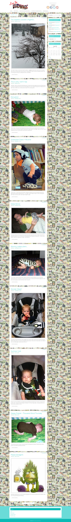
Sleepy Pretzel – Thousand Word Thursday (26, 413)
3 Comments (44, 349)
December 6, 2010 (17, 98)
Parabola (35, 520)
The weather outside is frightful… (23, 19)
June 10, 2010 (17, 456)
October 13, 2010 (17, 205)
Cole (13, 21)
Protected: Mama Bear (57, 31)
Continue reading (15, 74)
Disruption (15, 97)
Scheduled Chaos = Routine (21, 139)
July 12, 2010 (17, 352)
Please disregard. (17, 455)
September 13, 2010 (18, 290)
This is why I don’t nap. (19, 82)
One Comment (44, 411)
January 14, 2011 (17, 21)
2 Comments (44, 95)
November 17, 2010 (18, 141)
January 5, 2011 (17, 83)
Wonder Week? (16, 289)
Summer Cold (16, 351)
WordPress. (39, 520)
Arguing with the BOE (55, 27)
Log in (11, 511)
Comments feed (12, 514)
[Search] (59, 15)
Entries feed (12, 513)
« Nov (50, 57)
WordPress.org (12, 515)
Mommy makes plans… (19, 246)
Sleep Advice (15, 204)
